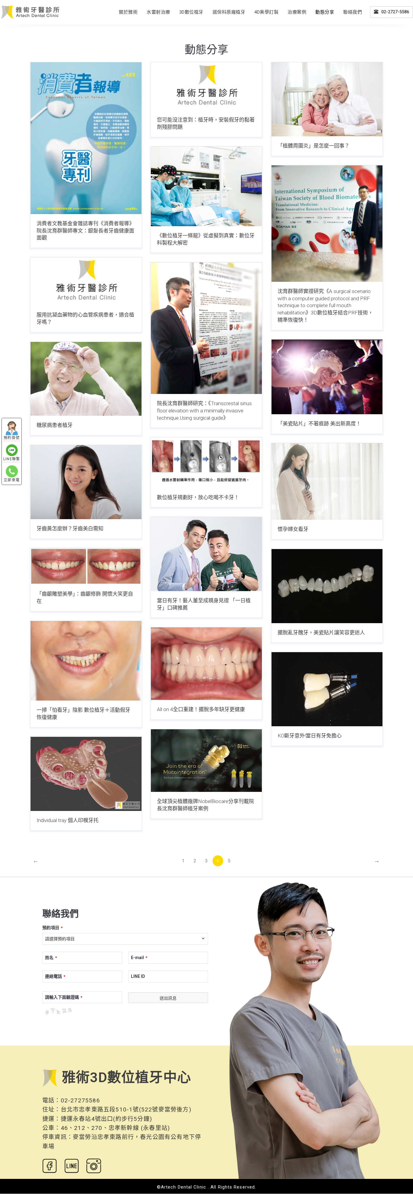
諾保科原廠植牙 (229, 12)
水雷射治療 (158, 12)
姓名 (51, 957)
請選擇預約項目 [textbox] (60, 938)
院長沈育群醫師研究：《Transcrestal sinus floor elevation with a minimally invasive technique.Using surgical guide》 (204, 410)
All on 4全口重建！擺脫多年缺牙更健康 (201, 709)
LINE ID (138, 976)
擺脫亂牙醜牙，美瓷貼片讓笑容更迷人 (321, 633)
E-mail (139, 957)
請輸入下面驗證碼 (63, 997)
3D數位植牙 (191, 12)
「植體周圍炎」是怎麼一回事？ (314, 146)
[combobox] (125, 939)
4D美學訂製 (266, 12)
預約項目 (52, 927)
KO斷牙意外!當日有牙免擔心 (310, 736)
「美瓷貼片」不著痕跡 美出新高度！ (319, 424)
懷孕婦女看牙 (293, 529)
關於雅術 (128, 12)
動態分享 (324, 12)
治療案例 (297, 12)
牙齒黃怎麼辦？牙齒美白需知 (70, 528)
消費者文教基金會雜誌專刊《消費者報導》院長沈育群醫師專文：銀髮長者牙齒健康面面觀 (85, 230)
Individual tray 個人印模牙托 (68, 820)
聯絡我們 (352, 12)
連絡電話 (55, 976)
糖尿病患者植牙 (55, 425)
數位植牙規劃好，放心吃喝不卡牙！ (198, 497)
